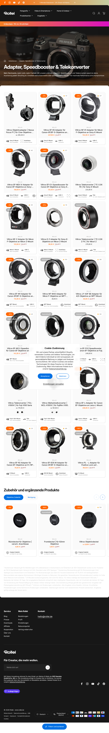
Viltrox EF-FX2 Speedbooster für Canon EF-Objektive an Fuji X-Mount (89, 350)
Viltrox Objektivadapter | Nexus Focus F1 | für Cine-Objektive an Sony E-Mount (20, 132)
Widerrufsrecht (8, 713)
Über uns (7, 633)
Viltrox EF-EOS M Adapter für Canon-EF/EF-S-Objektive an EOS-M (54, 465)
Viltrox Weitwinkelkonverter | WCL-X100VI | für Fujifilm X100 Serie (54, 405)
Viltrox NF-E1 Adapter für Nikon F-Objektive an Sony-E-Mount (89, 131)
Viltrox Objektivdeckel (88, 542)
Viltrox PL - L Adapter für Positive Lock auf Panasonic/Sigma (89, 465)
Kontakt (7, 636)
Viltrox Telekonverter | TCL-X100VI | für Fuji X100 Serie (20, 404)
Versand (6, 716)
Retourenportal (24, 626)
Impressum (13, 716)
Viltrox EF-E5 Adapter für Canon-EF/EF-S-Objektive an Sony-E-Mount (54, 132)
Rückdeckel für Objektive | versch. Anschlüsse (20, 543)
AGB (29, 713)
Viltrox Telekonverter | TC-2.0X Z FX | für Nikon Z (88, 240)
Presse (6, 620)
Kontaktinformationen (23, 716)
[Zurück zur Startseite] (5, 61)
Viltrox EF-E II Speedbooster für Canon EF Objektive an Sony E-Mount (54, 186)
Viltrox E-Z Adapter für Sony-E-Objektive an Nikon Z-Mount (54, 240)
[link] (45, 616)
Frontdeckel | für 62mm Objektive (54, 543)
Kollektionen (13, 61)
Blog (5, 616)
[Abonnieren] (48, 667)
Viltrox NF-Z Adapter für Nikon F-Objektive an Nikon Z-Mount (20, 240)
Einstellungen (23, 623)
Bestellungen (23, 616)
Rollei (20, 127)
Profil (20, 620)
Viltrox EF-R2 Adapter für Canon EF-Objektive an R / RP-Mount (20, 465)
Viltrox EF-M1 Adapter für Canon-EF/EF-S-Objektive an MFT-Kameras (20, 296)
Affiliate (7, 626)
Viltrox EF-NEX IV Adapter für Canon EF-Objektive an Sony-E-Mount (20, 186)
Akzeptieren (45, 376)
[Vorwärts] (74, 2)
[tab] (13, 497)
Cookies (6, 719)
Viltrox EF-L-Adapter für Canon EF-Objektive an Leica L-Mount (88, 404)
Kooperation (8, 629)
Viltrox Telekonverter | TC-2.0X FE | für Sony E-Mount (88, 185)
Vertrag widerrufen (25, 629)
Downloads (8, 623)
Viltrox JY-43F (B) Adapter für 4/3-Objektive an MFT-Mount (89, 295)
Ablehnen (62, 376)
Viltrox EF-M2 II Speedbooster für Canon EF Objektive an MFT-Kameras (20, 350)
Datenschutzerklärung (57, 369)
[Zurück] (34, 2)
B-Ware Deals (8, 24)
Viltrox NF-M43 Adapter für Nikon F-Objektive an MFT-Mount (54, 296)
